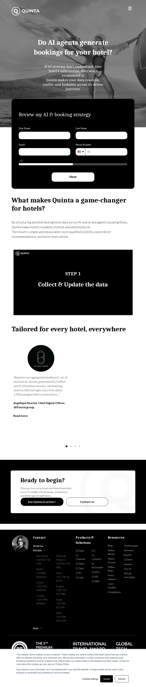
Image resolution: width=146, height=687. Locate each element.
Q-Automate (97, 565)
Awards (128, 564)
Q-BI (78, 572)
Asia (35, 628)
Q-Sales (80, 563)
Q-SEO (96, 571)
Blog (110, 545)
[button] (66, 446)
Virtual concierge (129, 575)
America (38, 545)
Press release (112, 577)
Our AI (127, 568)
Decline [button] (122, 678)
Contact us (87, 501)
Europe (37, 550)
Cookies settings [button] (90, 678)
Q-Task (80, 568)
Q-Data (80, 550)
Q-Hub (79, 577)
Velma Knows (112, 560)
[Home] (26, 11)
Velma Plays (111, 568)
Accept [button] (106, 678)
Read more (20, 415)
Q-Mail (95, 581)
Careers (128, 559)
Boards (128, 554)
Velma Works (111, 552)
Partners (129, 550)
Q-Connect (96, 557)
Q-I (94, 550)
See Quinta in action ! (42, 501)
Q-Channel (80, 557)
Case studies (112, 585)
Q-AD (95, 576)
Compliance (113, 592)
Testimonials (129, 545)
